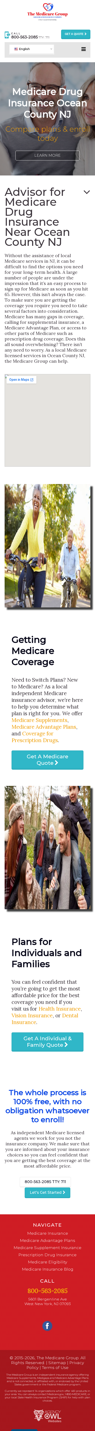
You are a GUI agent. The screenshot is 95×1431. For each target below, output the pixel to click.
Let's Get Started (46, 1192)
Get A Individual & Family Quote (48, 1041)
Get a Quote (74, 34)
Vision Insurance (32, 1015)
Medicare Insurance (47, 1233)
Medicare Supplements (39, 720)
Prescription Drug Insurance (47, 1254)
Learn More (47, 155)
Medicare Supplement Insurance (47, 1247)
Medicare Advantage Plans (44, 726)
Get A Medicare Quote (47, 759)
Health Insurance (60, 1008)
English (24, 48)
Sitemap (57, 1362)
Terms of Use (55, 1367)
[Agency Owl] (47, 1415)
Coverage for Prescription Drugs (35, 737)
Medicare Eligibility (47, 1261)
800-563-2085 (45, 1182)
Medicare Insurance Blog (47, 1269)
